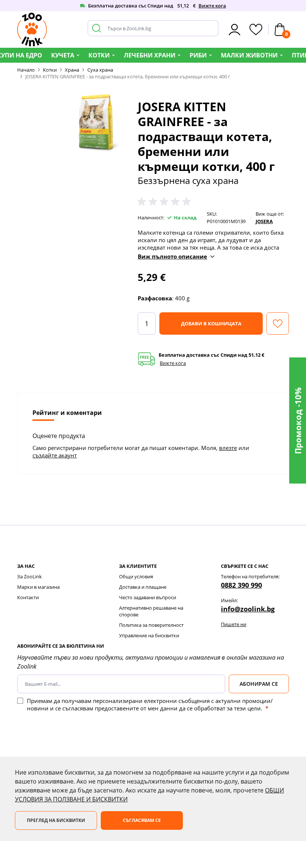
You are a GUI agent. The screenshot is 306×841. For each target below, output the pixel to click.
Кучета (62, 55)
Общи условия (136, 576)
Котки (99, 55)
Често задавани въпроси (147, 597)
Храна (72, 69)
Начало (26, 69)
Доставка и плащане (142, 587)
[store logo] (32, 29)
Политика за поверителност (151, 625)
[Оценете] (166, 201)
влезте (228, 447)
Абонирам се (259, 683)
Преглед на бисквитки (56, 820)
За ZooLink (29, 576)
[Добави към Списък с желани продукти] (277, 323)
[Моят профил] (234, 29)
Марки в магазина (38, 587)
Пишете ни (233, 624)
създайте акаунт (54, 455)
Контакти (28, 597)
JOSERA (264, 221)
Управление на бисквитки (149, 635)
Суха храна (100, 69)
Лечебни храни (149, 55)
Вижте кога (212, 5)
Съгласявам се (142, 820)
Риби (198, 55)
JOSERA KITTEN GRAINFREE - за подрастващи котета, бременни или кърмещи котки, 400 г (127, 76)
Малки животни (249, 55)
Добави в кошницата (211, 323)
